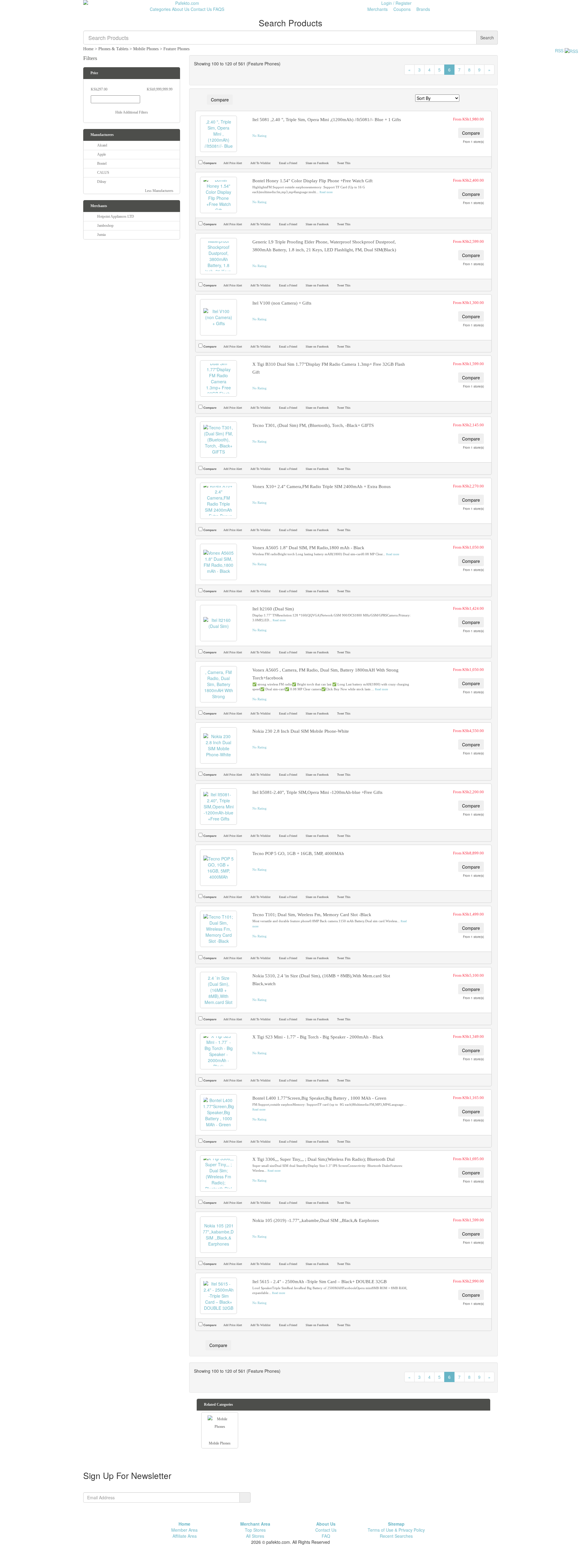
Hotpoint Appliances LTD (115, 216)
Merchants (377, 9)
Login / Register (396, 3)
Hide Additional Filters (131, 112)
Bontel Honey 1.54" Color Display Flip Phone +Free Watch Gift (312, 180)
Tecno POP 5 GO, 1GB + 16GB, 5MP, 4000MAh (298, 853)
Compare (220, 100)
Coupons (401, 9)
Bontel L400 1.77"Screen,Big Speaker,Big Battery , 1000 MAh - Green (319, 1098)
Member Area (184, 1530)
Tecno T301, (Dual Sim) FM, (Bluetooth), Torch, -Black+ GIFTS (313, 425)
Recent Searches (396, 1536)
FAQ (326, 1536)
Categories (160, 9)
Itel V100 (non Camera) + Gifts (281, 303)
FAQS (218, 9)
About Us (180, 9)
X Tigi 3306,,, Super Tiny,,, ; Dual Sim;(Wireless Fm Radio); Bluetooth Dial (323, 1159)
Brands (422, 9)
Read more (326, 192)
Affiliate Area (184, 1536)
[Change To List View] (472, 98)
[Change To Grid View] (480, 98)
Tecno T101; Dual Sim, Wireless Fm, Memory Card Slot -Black (311, 914)
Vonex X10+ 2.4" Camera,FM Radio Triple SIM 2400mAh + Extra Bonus (321, 486)
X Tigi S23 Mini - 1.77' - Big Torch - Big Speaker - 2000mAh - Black (317, 1037)
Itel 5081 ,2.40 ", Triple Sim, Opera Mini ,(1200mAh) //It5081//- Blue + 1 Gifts (326, 119)
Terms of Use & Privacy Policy (396, 1530)
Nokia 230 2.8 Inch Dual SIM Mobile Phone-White (300, 731)
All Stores (255, 1536)
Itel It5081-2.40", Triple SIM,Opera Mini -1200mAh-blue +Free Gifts (317, 792)
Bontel (102, 163)
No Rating (259, 135)
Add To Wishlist (260, 163)
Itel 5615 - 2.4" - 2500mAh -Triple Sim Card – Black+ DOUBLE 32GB (319, 1281)
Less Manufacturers (159, 191)
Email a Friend (287, 163)
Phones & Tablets (113, 49)
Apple (101, 154)
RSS (560, 51)
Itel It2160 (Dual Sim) (273, 608)
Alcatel (102, 145)
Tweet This (343, 163)
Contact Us (201, 9)
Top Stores (255, 1530)
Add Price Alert (232, 163)
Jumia (101, 235)
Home (88, 49)
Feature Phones (176, 49)
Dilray (101, 182)
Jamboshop (105, 225)
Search (487, 38)
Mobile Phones (146, 49)
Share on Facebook (317, 163)
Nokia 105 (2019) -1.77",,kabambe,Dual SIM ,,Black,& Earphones (315, 1220)
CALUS (103, 172)
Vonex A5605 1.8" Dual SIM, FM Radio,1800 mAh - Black (308, 547)
